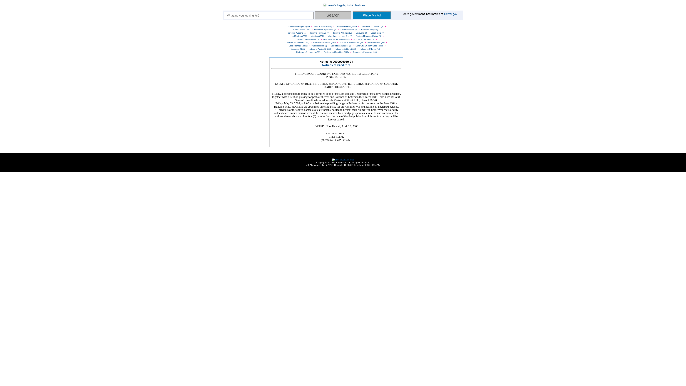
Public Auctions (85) (376, 42)
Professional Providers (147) (336, 52)
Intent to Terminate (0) (319, 33)
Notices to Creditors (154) (298, 42)
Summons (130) (298, 49)
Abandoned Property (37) (299, 26)
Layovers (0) (361, 33)
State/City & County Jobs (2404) (370, 46)
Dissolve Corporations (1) (325, 30)
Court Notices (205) (301, 30)
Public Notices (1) (319, 46)
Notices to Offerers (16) (370, 49)
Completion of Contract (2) (372, 26)
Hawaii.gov (450, 14)
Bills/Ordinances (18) (323, 26)
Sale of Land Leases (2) (341, 46)
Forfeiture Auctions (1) (296, 33)
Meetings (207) (317, 36)
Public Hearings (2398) (298, 46)
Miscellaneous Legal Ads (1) (340, 36)
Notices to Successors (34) (352, 42)
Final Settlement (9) (348, 30)
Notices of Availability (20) (320, 49)
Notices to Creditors (336, 65)
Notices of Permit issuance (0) (336, 39)
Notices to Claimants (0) (364, 39)
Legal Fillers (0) (377, 33)
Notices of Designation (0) (308, 39)
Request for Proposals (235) (365, 52)
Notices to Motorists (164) (324, 42)
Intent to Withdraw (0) (342, 33)
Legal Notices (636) (298, 36)
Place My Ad (372, 15)
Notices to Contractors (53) (308, 52)
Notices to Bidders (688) (345, 49)
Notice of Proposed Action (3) (368, 36)
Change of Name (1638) (346, 26)
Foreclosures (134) (369, 30)
